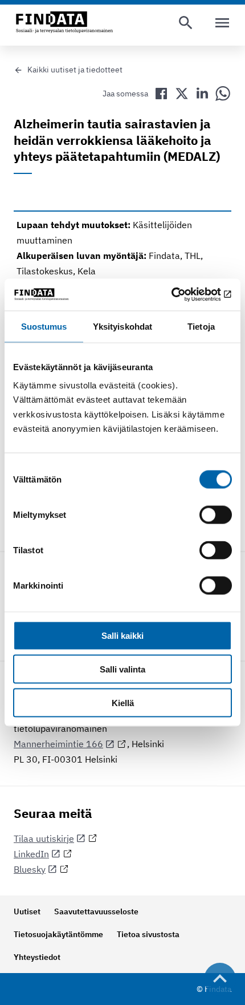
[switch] (215, 515)
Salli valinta (122, 669)
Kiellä (123, 702)
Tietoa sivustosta (148, 934)
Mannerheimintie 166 (58, 743)
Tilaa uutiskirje (44, 838)
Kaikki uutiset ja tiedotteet (74, 69)
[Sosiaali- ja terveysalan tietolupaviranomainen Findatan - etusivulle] (64, 22)
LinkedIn (31, 854)
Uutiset (27, 911)
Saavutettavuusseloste (96, 911)
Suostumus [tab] (44, 326)
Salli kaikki (122, 636)
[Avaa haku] (186, 23)
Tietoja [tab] (201, 326)
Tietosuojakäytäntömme (58, 934)
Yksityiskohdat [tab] (122, 326)
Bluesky (30, 869)
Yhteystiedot (37, 957)
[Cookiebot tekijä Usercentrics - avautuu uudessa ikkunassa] (182, 294)
